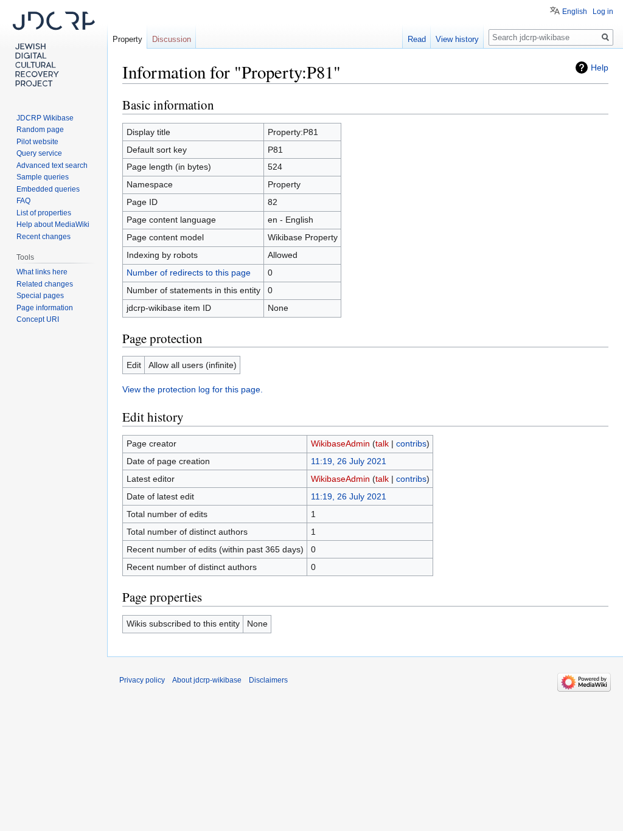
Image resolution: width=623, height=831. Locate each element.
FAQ (23, 200)
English (574, 11)
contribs (411, 443)
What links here (42, 272)
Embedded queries (48, 189)
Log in (603, 11)
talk (382, 443)
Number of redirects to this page (189, 272)
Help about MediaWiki (52, 224)
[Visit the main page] (53, 48)
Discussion (171, 39)
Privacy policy (142, 680)
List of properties (43, 213)
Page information (44, 308)
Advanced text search (52, 165)
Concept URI (37, 319)
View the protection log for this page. (192, 389)
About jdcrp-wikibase (207, 680)
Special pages (40, 295)
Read (417, 39)
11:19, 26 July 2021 (348, 461)
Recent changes (43, 236)
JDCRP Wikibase (45, 118)
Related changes (44, 284)
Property (127, 39)
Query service (39, 153)
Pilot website (37, 141)
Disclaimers (268, 680)
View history (457, 39)
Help (599, 67)
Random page (40, 129)
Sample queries (42, 177)
